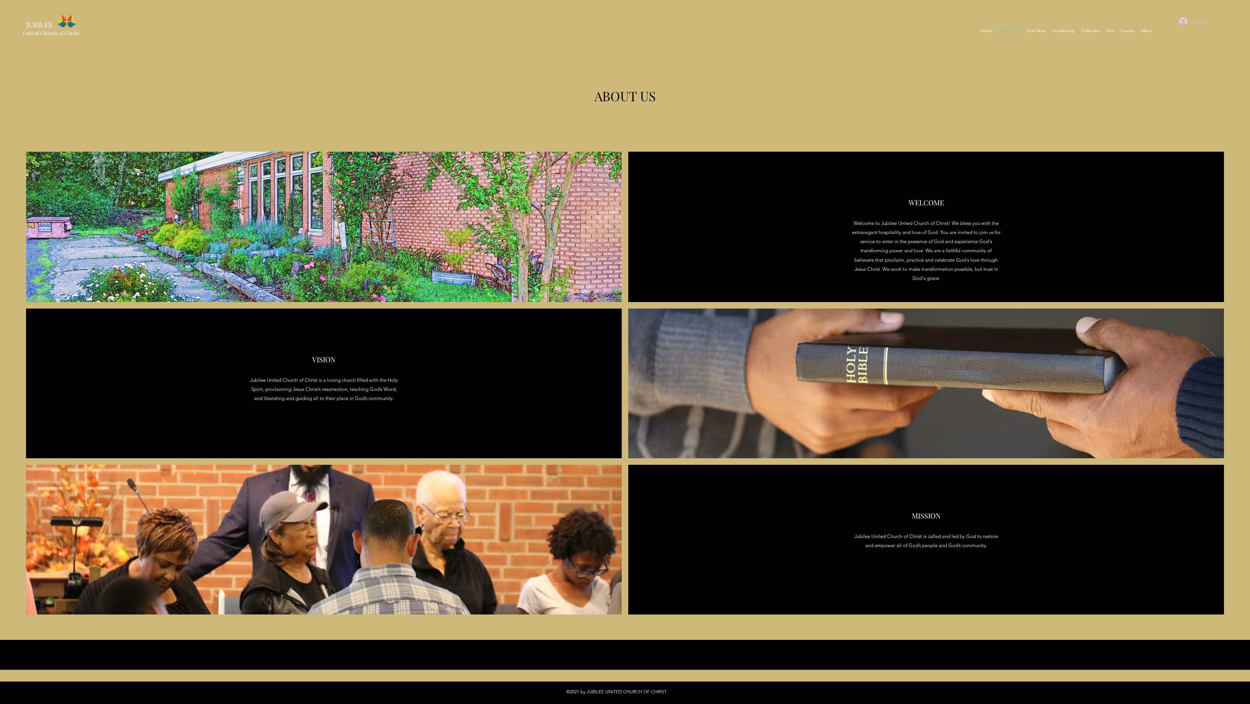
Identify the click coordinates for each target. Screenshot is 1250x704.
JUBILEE (38, 24)
